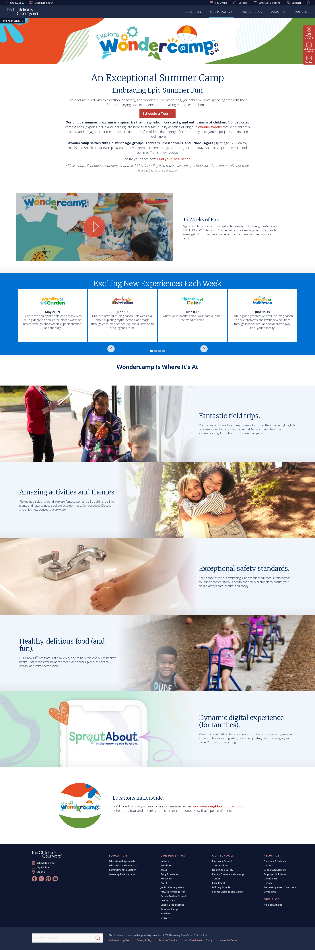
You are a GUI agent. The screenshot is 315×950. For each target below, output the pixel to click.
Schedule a (155, 113)
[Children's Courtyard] (22, 12)
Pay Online (221, 2)
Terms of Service (168, 940)
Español (296, 2)
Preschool (166, 878)
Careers (243, 2)
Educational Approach (122, 861)
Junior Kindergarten (172, 887)
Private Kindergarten (173, 891)
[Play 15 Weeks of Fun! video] (94, 227)
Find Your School (11, 20)
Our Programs (221, 11)
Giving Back (270, 878)
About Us (278, 11)
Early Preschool (169, 874)
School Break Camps (172, 904)
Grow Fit (165, 917)
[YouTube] (55, 878)
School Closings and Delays (228, 891)
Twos (164, 869)
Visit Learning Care (119, 940)
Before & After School (173, 896)
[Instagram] (41, 878)
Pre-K (164, 882)
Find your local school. (174, 159)
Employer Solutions (269, 2)
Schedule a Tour (44, 2)
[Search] (98, 938)
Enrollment (218, 882)
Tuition (216, 878)
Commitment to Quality (122, 869)
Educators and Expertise (123, 865)
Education (193, 11)
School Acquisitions (275, 869)
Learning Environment (122, 874)
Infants (165, 861)
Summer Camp (169, 909)
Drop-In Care (168, 900)
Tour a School (220, 865)
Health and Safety (222, 869)
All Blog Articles (273, 904)
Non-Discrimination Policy (198, 940)
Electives (166, 913)
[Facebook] (34, 878)
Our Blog (302, 11)
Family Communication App (228, 874)
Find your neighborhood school (217, 806)
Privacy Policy (144, 940)
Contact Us (270, 891)
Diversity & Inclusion (275, 861)
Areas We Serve (228, 940)
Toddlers (166, 865)
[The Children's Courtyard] (47, 854)
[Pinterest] (48, 878)
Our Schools (252, 11)
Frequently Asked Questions (280, 887)
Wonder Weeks (210, 127)
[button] (111, 348)
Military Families (222, 887)
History (268, 882)
